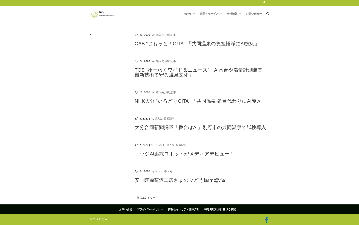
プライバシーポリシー (150, 209)
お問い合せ (125, 209)
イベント (160, 144)
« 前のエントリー (145, 197)
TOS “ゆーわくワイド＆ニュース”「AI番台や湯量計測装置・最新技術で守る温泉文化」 (201, 72)
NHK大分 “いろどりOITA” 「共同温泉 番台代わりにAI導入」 (200, 101)
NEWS (187, 13)
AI (153, 34)
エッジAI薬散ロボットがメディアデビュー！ (184, 154)
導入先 (160, 34)
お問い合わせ (254, 13)
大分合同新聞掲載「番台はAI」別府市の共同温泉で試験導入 (200, 127)
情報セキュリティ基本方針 (184, 209)
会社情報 (232, 13)
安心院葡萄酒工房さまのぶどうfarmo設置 (180, 180)
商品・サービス (209, 13)
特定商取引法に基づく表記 (220, 209)
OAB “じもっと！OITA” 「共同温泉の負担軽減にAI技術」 (197, 43)
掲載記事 (170, 34)
